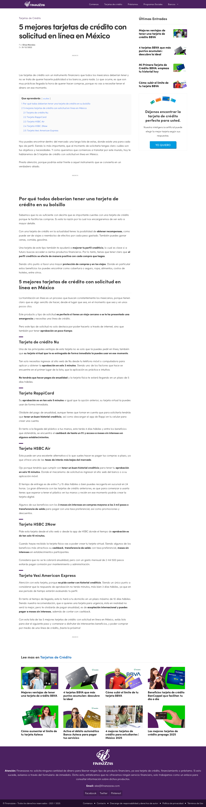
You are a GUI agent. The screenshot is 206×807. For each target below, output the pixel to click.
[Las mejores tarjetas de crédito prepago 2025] (166, 725)
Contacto (101, 803)
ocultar (46, 98)
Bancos (171, 4)
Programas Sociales (153, 4)
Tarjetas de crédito (113, 4)
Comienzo (94, 4)
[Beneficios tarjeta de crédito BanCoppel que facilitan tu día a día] (166, 687)
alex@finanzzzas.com (107, 785)
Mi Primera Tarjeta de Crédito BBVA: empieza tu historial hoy (154, 68)
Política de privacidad (172, 803)
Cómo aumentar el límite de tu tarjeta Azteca (39, 732)
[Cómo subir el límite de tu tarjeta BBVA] (180, 86)
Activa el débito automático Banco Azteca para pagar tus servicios (81, 734)
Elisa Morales (29, 44)
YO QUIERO (163, 145)
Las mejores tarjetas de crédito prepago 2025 (163, 732)
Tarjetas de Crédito (30, 18)
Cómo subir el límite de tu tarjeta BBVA (153, 84)
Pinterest (116, 793)
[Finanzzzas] (35, 4)
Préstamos (133, 4)
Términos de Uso (195, 803)
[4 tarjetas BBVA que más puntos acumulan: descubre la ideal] (180, 52)
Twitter (103, 793)
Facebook (90, 793)
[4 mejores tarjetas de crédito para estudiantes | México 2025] (124, 725)
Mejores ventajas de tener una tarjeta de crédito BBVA (152, 33)
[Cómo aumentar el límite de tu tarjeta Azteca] (39, 725)
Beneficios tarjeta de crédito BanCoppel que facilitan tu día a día (166, 695)
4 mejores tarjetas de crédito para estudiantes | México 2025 (122, 734)
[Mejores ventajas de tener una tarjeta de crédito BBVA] (180, 35)
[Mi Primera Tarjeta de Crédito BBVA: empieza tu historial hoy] (180, 70)
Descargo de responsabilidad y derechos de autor (134, 803)
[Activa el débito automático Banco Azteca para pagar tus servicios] (82, 725)
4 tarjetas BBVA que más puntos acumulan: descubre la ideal (155, 50)
